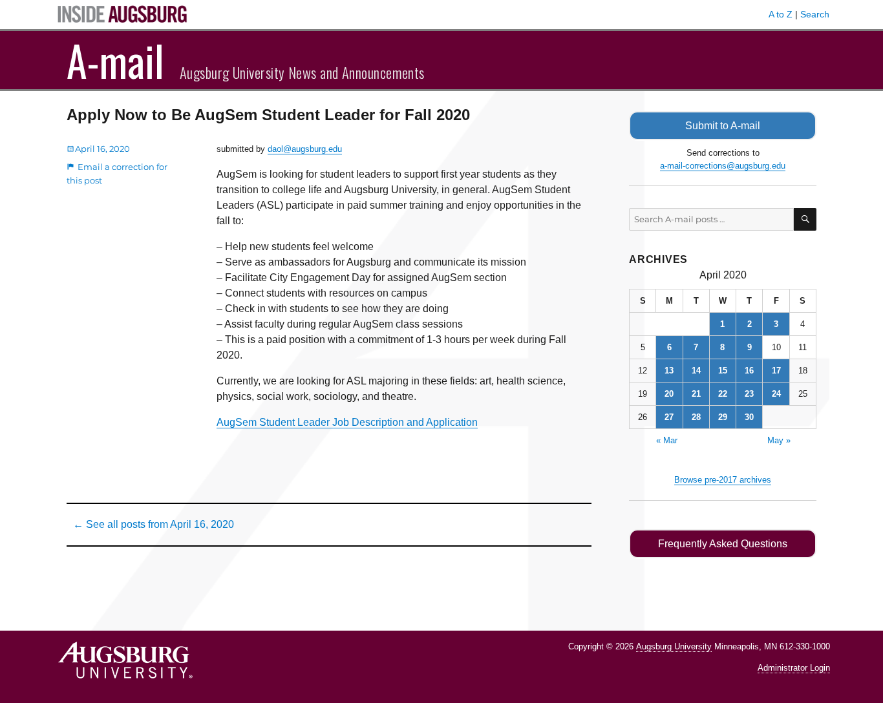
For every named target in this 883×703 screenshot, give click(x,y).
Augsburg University (674, 646)
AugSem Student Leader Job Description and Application (347, 422)
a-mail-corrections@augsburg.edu (722, 166)
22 (722, 394)
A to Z (781, 14)
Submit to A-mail (722, 125)
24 (776, 394)
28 (696, 417)
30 (749, 417)
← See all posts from (153, 524)
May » (779, 440)
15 (722, 370)
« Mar (666, 440)
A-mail (115, 60)
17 (776, 370)
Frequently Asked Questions (722, 543)
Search (814, 14)
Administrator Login (794, 668)
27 (669, 417)
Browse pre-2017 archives (722, 480)
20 (669, 394)
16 (749, 370)
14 (696, 370)
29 (722, 417)
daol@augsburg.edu (305, 149)
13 (669, 370)
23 (749, 394)
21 (696, 394)
